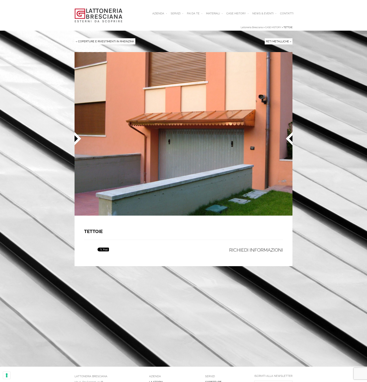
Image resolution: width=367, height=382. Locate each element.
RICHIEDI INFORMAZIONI (256, 250)
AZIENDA (158, 13)
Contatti (286, 13)
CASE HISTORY (236, 13)
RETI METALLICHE (277, 41)
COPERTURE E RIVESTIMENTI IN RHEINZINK (106, 41)
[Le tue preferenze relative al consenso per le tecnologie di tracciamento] (6, 375)
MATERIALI (213, 13)
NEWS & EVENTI (263, 13)
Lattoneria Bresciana (252, 27)
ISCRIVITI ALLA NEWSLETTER (273, 375)
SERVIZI (175, 13)
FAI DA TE (193, 13)
